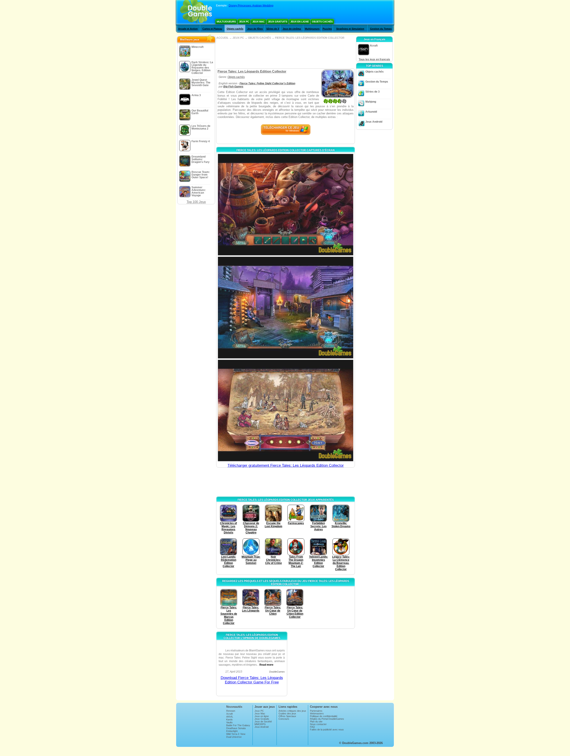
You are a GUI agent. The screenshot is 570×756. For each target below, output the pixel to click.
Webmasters (317, 713)
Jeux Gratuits (277, 21)
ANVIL (229, 716)
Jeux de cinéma (292, 28)
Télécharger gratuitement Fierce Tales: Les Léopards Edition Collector (286, 465)
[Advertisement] (285, 54)
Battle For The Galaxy (238, 725)
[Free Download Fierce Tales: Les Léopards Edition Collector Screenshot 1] (285, 204)
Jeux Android (373, 121)
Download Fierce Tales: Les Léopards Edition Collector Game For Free (252, 680)
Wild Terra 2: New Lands (235, 735)
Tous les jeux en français (374, 59)
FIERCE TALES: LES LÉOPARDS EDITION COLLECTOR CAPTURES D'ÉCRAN (285, 150)
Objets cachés (322, 21)
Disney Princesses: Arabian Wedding (251, 5)
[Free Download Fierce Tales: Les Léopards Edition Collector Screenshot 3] (285, 410)
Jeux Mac (258, 21)
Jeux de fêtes (255, 28)
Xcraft (229, 713)
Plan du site (316, 721)
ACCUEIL (222, 37)
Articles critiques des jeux (292, 710)
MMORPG (260, 724)
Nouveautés (234, 706)
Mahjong (370, 101)
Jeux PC (244, 21)
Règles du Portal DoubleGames (327, 718)
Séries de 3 (272, 28)
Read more (266, 664)
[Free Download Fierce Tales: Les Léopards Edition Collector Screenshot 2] (285, 307)
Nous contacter (318, 724)
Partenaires (316, 710)
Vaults (229, 722)
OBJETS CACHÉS (259, 37)
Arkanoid (371, 111)
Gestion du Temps (381, 28)
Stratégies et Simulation (350, 28)
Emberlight (232, 731)
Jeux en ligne (299, 21)
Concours (284, 718)
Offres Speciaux (287, 716)
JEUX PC (238, 37)
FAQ (312, 727)
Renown (230, 710)
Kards (229, 719)
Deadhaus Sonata (236, 728)
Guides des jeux (287, 713)
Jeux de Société (263, 721)
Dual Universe (234, 737)
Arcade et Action (188, 28)
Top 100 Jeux (196, 202)
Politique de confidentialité (323, 716)
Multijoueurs (226, 21)
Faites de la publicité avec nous (327, 729)
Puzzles (327, 28)
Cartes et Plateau (212, 28)
